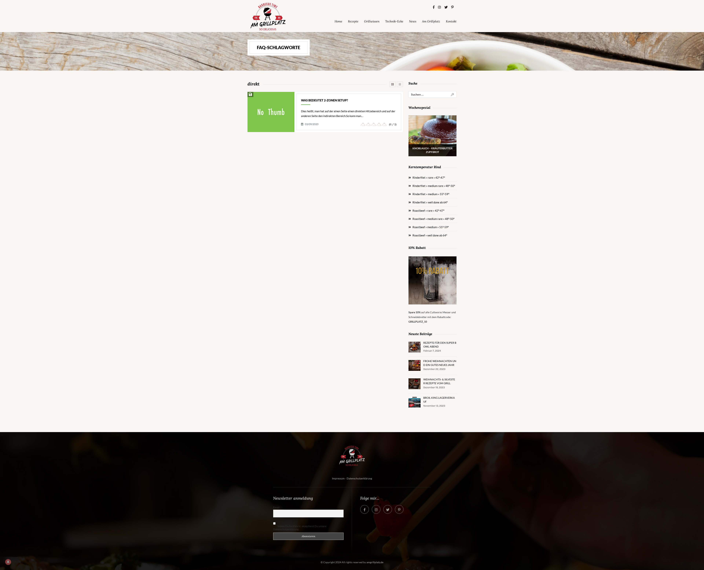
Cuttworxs (436, 312)
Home (338, 21)
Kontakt (451, 21)
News (412, 21)
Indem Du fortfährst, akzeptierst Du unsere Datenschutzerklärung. (299, 528)
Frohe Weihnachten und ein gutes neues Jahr (439, 362)
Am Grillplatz (431, 21)
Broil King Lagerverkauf (439, 399)
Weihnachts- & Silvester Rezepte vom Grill (439, 381)
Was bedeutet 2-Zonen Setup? (324, 100)
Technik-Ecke (394, 21)
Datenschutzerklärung (359, 478)
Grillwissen (372, 21)
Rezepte (353, 21)
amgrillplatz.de (374, 562)
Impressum (338, 478)
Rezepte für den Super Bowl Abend (439, 344)
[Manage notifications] (8, 562)
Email (276, 507)
